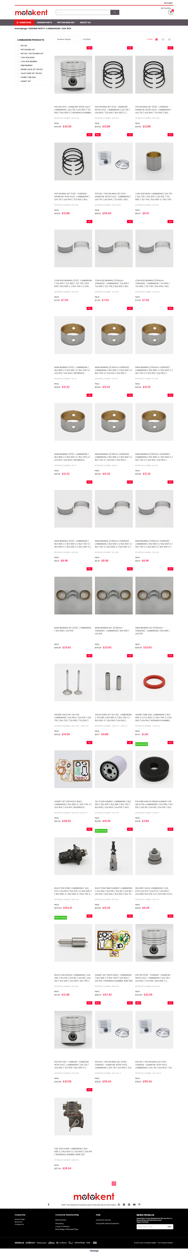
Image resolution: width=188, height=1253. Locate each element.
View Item (82, 74)
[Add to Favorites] (73, 74)
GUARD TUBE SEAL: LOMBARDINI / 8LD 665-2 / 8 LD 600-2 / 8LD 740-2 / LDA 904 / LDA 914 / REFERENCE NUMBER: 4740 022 (153, 717)
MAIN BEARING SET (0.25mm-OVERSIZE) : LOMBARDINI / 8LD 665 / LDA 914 (112, 630)
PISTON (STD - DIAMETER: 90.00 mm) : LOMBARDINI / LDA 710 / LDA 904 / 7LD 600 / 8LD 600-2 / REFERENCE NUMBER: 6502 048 (72, 109)
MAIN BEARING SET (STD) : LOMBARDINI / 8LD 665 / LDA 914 (72, 629)
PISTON (24, 46)
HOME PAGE (25, 22)
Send (169, 1227)
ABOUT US (85, 22)
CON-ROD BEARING (29, 61)
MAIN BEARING (26, 65)
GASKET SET (26, 81)
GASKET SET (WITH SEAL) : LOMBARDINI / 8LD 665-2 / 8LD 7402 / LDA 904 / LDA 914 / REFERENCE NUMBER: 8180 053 (114, 978)
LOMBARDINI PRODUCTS (30, 39)
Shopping (59, 1223)
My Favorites (166, 8)
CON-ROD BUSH (28, 57)
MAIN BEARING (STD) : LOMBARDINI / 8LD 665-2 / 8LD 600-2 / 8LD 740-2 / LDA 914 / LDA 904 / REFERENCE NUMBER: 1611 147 (72, 370)
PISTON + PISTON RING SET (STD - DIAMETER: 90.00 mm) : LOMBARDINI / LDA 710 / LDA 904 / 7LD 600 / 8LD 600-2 (113, 196)
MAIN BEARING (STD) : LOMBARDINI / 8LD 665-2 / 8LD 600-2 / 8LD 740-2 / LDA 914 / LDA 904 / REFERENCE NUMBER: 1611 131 (72, 457)
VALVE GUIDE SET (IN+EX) (31, 73)
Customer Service (103, 1220)
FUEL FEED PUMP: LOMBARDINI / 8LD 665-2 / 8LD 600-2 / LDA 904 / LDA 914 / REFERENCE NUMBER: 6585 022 (73, 1151)
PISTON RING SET (66, 22)
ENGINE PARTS (44, 22)
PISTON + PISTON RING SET (32, 54)
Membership (60, 1220)
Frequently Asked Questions (107, 1223)
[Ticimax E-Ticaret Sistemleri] (94, 1251)
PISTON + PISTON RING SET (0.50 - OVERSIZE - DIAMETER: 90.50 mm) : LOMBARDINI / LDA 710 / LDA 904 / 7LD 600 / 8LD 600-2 (113, 1064)
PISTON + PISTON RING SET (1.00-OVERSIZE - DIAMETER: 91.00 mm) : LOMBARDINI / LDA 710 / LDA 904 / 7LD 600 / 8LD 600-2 (153, 1064)
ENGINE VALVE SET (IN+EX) (32, 69)
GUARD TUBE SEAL (28, 77)
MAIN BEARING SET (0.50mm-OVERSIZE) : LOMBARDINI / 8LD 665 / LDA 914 (152, 630)
